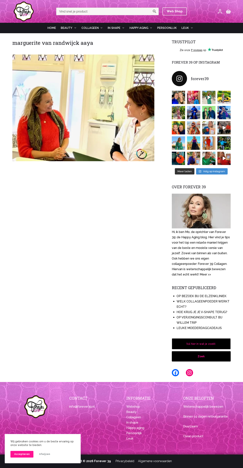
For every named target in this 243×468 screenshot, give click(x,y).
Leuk (185, 28)
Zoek (201, 356)
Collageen (90, 28)
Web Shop (175, 11)
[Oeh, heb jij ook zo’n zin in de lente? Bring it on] (193, 112)
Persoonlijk (167, 28)
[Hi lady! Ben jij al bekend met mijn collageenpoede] (208, 127)
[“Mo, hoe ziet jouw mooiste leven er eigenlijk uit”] (193, 127)
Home (51, 28)
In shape (114, 28)
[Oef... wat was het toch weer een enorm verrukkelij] (193, 143)
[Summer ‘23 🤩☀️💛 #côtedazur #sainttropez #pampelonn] (208, 97)
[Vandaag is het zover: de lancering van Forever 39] (224, 158)
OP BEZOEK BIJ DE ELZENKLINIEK (201, 296)
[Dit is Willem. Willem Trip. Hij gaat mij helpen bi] (208, 112)
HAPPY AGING (138, 28)
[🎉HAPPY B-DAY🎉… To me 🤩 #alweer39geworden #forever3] (193, 97)
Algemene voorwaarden (155, 461)
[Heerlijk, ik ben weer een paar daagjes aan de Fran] (224, 112)
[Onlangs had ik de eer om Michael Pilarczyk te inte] (178, 127)
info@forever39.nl (82, 406)
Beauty (66, 28)
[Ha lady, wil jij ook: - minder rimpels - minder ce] (193, 158)
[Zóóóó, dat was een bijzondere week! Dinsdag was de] (208, 158)
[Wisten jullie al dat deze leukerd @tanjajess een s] (178, 97)
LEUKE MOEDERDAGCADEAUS (199, 328)
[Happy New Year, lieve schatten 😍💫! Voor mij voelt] (178, 143)
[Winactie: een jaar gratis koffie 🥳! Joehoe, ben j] (224, 143)
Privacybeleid (124, 461)
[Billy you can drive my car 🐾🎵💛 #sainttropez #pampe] (224, 97)
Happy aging (135, 428)
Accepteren (22, 454)
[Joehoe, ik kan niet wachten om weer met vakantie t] (208, 143)
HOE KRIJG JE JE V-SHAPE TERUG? (202, 312)
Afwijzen (44, 454)
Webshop (133, 406)
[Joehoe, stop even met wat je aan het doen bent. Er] (224, 127)
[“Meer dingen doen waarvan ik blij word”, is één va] (178, 112)
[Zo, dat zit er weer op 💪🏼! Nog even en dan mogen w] (178, 158)
